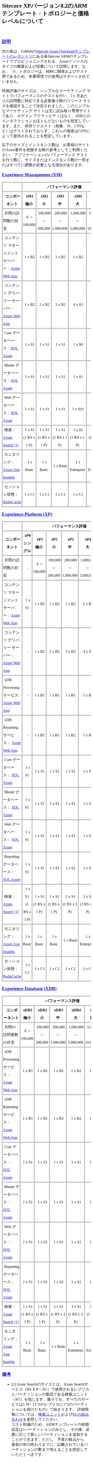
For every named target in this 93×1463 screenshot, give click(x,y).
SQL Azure (11, 879)
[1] (16, 445)
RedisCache (12, 502)
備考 (6, 1374)
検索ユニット (49, 1414)
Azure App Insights (9, 1354)
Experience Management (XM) (32, 174)
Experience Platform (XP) (27, 514)
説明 (6, 41)
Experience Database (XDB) (29, 988)
